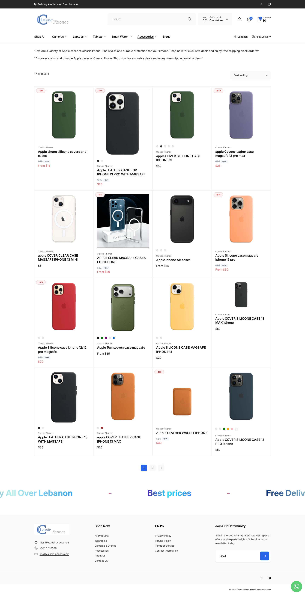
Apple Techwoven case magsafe (121, 347)
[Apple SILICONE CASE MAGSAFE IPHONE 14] (182, 327)
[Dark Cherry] (102, 161)
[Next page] (161, 468)
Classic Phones (243, 589)
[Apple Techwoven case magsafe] (123, 327)
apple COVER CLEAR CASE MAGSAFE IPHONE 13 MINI (58, 257)
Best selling (241, 75)
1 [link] (143, 468)
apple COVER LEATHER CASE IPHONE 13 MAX (119, 439)
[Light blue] (157, 250)
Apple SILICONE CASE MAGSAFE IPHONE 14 (181, 349)
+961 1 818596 (48, 548)
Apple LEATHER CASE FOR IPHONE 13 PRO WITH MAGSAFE (121, 172)
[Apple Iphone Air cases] (182, 239)
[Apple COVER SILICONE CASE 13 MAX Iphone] (241, 302)
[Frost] (165, 250)
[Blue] (114, 338)
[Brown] (102, 428)
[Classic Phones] (52, 533)
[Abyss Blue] (165, 146)
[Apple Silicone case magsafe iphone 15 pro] (241, 239)
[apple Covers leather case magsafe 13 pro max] (241, 135)
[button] (263, 19)
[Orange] (228, 429)
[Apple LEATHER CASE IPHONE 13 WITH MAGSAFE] (64, 417)
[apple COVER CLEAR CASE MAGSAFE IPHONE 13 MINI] (64, 239)
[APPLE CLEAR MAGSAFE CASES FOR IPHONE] (123, 241)
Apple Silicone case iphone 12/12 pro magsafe (62, 349)
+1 (236, 429)
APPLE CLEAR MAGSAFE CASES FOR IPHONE (121, 260)
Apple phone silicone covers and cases (62, 154)
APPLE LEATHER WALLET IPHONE (181, 433)
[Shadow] (161, 250)
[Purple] (106, 338)
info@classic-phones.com (54, 553)
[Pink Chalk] (157, 146)
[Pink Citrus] (43, 338)
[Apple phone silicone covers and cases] (64, 135)
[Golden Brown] (98, 428)
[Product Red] (39, 338)
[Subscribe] (264, 556)
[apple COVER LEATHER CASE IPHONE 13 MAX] (123, 417)
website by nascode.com (260, 589)
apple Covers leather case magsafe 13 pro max (234, 154)
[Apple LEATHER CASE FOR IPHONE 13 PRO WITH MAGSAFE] (123, 149)
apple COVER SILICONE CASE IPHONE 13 (178, 158)
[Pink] (232, 429)
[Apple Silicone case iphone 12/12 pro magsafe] (64, 327)
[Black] (98, 338)
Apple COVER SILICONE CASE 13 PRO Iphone (239, 442)
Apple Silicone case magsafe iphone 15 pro (236, 257)
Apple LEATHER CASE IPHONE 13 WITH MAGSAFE (62, 439)
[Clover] (169, 146)
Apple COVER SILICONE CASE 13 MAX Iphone (239, 320)
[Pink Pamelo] (173, 146)
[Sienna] (110, 338)
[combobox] (152, 19)
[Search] (189, 19)
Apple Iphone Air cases (173, 260)
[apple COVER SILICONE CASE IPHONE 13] (182, 135)
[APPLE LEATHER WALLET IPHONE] (182, 417)
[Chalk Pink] (161, 338)
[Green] (102, 338)
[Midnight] (98, 161)
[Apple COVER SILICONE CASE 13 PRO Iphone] (241, 417)
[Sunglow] (157, 338)
